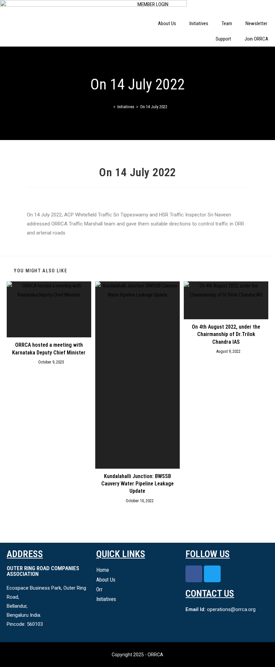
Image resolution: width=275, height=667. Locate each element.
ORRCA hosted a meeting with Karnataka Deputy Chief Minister (49, 348)
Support (223, 39)
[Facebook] (193, 573)
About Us (167, 23)
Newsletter (256, 23)
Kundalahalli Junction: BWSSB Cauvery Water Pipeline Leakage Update (137, 483)
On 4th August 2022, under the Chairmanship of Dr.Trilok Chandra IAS (226, 334)
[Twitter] (212, 573)
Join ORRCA (256, 39)
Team (227, 23)
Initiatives (198, 23)
